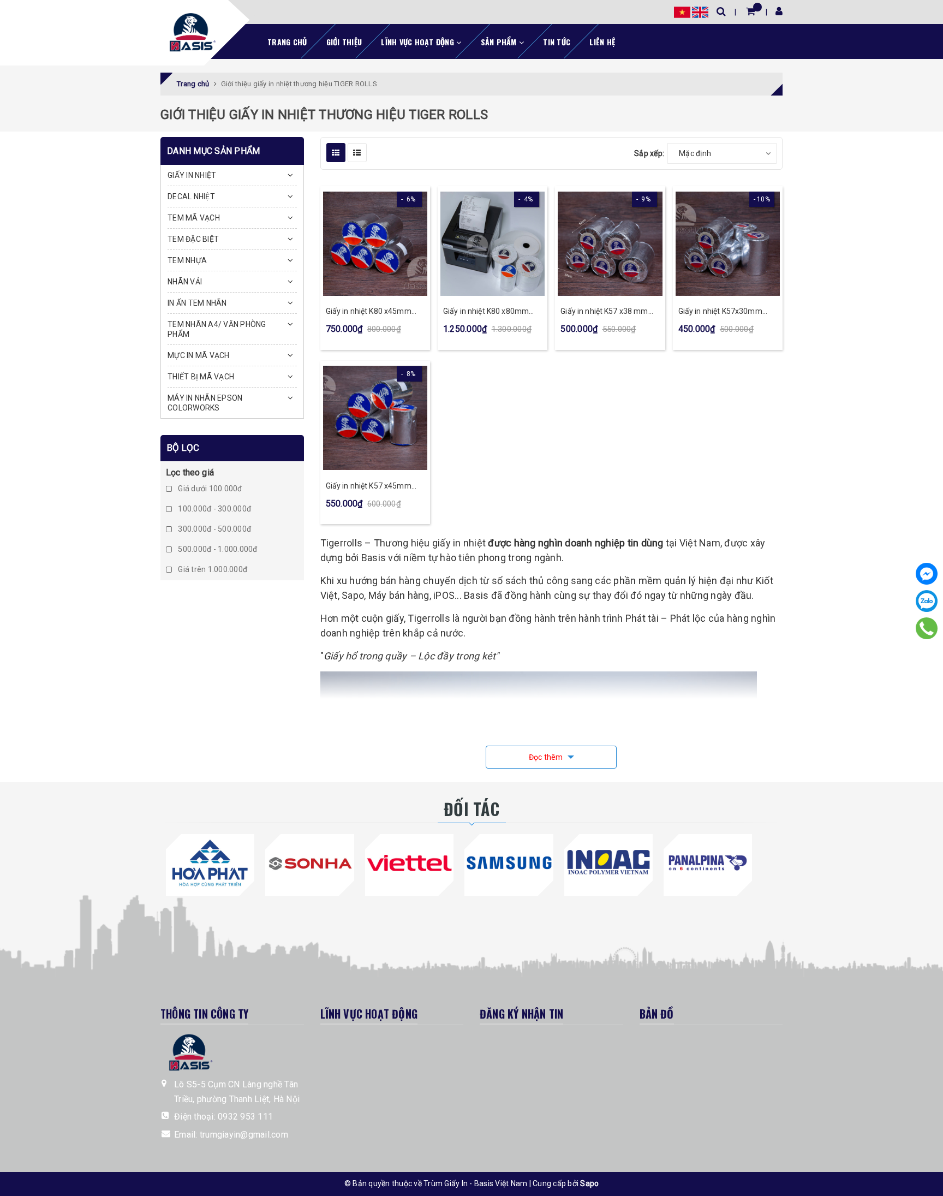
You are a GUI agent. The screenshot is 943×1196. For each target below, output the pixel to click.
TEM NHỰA (187, 260)
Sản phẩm (500, 41)
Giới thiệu (344, 41)
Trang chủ (287, 41)
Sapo (589, 1183)
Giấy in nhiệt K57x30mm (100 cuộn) (720, 312)
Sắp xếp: (649, 153)
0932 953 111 (245, 1116)
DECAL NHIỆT (191, 196)
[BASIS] (189, 30)
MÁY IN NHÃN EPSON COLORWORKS (205, 403)
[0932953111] (927, 628)
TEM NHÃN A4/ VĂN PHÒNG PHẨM (217, 329)
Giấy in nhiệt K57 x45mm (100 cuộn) (368, 486)
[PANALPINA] (708, 863)
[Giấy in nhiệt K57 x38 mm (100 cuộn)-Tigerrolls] (610, 243)
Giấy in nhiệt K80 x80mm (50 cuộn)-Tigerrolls (486, 312)
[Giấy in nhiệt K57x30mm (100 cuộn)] (728, 243)
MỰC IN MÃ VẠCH (199, 355)
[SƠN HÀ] (309, 863)
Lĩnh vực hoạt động (418, 41)
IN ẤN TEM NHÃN (197, 303)
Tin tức (556, 41)
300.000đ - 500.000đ (213, 529)
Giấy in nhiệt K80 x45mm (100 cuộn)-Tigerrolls (368, 312)
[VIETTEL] (409, 863)
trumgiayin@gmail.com (244, 1134)
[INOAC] (608, 863)
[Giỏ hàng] (750, 11)
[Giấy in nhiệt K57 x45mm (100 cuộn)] (375, 418)
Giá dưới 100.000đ (209, 489)
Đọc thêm (547, 757)
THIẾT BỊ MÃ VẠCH (201, 376)
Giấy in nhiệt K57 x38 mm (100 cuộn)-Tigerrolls (604, 312)
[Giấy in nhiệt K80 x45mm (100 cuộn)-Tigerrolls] (375, 243)
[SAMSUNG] (508, 863)
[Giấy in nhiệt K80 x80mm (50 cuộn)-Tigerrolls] (492, 243)
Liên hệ (602, 41)
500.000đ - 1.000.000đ (217, 549)
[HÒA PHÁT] (210, 863)
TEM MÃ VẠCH (194, 217)
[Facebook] (927, 574)
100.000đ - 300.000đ (213, 509)
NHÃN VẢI (185, 281)
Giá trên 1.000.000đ (211, 570)
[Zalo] (927, 601)
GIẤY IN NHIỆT (192, 175)
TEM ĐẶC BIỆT (193, 239)
